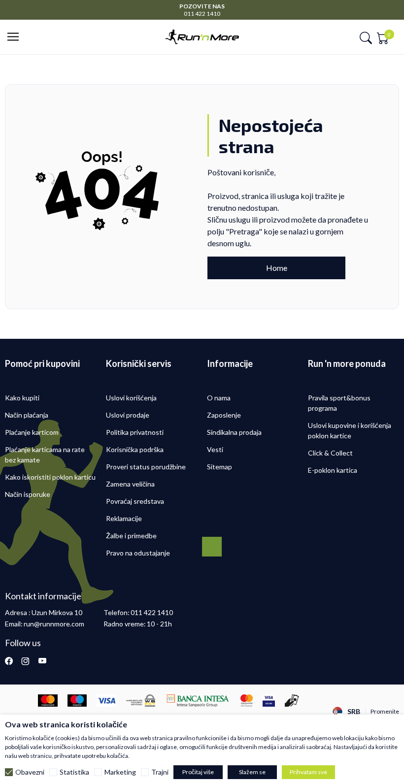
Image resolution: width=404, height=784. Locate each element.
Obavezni (29, 772)
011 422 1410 (202, 13)
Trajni (159, 772)
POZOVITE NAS (202, 6)
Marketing (120, 772)
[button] (16, 37)
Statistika (74, 772)
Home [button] (276, 267)
